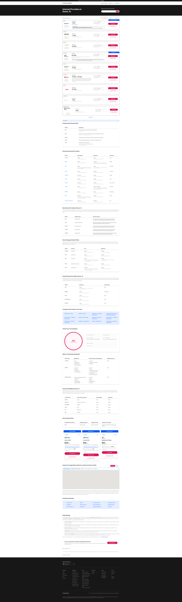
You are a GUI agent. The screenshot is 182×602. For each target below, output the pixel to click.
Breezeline (66, 157)
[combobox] (101, 469)
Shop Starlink (109, 452)
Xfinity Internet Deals (85, 583)
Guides (93, 573)
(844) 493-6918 (113, 58)
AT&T (65, 166)
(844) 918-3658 (113, 79)
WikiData (112, 578)
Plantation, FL (82, 506)
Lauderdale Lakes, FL (112, 502)
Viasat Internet (74, 581)
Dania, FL (81, 502)
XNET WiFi (66, 191)
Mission (64, 573)
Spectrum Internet (75, 573)
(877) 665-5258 (113, 47)
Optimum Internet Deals (86, 587)
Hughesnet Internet (75, 584)
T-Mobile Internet (75, 575)
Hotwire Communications (69, 200)
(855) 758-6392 (113, 101)
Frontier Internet (75, 579)
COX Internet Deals (85, 579)
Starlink (66, 161)
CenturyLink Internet (75, 576)
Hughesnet (66, 175)
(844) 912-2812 (113, 69)
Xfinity (66, 178)
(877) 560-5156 (113, 90)
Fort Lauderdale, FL (96, 502)
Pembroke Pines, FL (70, 506)
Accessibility (104, 575)
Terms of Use (104, 573)
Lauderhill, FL (68, 504)
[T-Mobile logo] (66, 77)
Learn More (102, 0)
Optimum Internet (75, 585)
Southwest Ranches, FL (97, 506)
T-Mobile (66, 186)
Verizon (66, 171)
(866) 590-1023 (113, 26)
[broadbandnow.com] (67, 3)
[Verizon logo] (66, 89)
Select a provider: (67, 468)
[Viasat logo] (66, 66)
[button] (104, 3)
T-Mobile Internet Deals (86, 575)
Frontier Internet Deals (85, 580)
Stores (117, 465)
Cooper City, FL (69, 502)
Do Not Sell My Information (104, 577)
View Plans (113, 23)
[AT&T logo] (66, 23)
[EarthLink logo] (66, 45)
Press (63, 576)
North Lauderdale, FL (97, 504)
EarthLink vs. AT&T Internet (83, 317)
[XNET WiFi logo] (66, 100)
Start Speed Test (73, 341)
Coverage (113, 465)
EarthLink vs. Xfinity (82, 313)
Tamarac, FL (110, 506)
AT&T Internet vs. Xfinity (68, 313)
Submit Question (112, 542)
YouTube (112, 576)
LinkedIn (112, 573)
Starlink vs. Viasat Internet (96, 321)
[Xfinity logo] (66, 34)
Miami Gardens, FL (83, 504)
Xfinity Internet (74, 582)
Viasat (66, 195)
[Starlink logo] (66, 56)
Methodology (104, 536)
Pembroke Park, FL (111, 504)
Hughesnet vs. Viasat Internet (84, 321)
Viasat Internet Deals (85, 582)
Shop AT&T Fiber (72, 453)
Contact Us (64, 578)
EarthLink (66, 182)
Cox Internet (74, 578)
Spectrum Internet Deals (86, 573)
